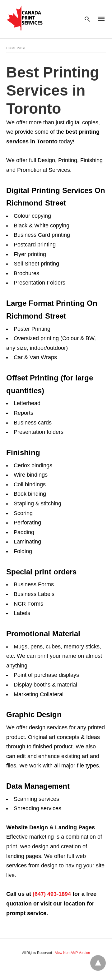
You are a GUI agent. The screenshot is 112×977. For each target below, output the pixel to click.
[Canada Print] (25, 18)
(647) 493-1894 (52, 894)
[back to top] (98, 963)
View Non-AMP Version (72, 953)
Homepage (16, 48)
